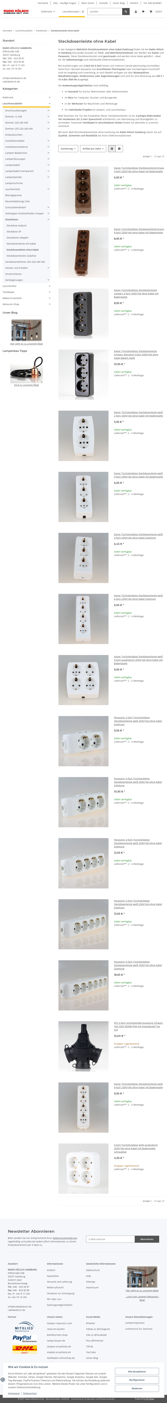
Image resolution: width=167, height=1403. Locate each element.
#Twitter (90, 1323)
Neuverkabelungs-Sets (17, 201)
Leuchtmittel (9, 286)
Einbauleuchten (14, 134)
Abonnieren (146, 1239)
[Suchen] (126, 11)
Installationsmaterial (16, 146)
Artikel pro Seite (92, 148)
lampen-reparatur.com (59, 1323)
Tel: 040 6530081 (153, 3)
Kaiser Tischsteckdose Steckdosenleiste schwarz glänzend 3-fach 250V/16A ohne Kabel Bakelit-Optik (136, 355)
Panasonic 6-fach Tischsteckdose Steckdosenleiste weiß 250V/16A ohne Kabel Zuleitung (138, 965)
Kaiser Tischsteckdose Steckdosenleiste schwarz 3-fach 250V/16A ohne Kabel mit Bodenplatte (136, 294)
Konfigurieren (137, 1379)
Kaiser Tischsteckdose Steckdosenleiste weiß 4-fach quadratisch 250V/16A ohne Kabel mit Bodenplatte (138, 660)
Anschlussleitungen (16, 110)
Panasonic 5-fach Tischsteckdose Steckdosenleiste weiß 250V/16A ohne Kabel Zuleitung (138, 904)
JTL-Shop (150, 1398)
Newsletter (53, 1276)
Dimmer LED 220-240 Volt (19, 128)
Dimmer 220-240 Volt (16, 122)
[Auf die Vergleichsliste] (94, 171)
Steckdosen (11, 219)
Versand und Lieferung (59, 1281)
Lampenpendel (13, 177)
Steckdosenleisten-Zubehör (21, 255)
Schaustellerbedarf (15, 207)
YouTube (91, 1352)
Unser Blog (119, 3)
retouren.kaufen (56, 1329)
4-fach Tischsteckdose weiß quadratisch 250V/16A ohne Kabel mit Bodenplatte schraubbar (136, 1148)
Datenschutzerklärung (65, 1238)
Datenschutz (30, 1393)
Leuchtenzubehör (12, 103)
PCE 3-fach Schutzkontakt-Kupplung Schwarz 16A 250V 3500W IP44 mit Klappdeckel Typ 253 (138, 1026)
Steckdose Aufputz (17, 225)
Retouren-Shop (11, 304)
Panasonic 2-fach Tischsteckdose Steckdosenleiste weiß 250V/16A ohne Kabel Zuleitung (138, 721)
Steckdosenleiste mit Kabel (21, 243)
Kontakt (103, 3)
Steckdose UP (14, 231)
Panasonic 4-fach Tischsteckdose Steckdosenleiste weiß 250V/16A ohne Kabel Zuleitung (138, 843)
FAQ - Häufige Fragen (64, 3)
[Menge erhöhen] (161, 199)
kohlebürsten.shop (57, 1334)
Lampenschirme (14, 183)
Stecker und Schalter (16, 267)
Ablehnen (137, 1388)
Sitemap (90, 1281)
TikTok (89, 1346)
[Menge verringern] (116, 199)
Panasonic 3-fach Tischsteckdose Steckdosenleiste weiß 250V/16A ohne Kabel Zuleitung (138, 782)
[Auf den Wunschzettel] (103, 171)
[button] (135, 11)
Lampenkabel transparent (19, 171)
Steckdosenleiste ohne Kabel (23, 249)
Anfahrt (134, 3)
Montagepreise (13, 195)
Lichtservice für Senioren (138, 1328)
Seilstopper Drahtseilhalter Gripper (24, 213)
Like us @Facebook (96, 1334)
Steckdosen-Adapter (18, 237)
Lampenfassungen (15, 158)
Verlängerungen (14, 280)
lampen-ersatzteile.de (59, 1346)
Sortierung (67, 148)
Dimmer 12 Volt (13, 116)
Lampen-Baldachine (16, 152)
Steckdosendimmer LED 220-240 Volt (25, 261)
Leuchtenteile (12, 189)
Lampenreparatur (135, 1322)
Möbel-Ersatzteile (12, 298)
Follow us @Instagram (98, 1329)
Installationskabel (14, 140)
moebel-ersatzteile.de (59, 1352)
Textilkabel (8, 292)
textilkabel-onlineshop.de (61, 1357)
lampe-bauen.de (56, 1340)
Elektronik (8, 97)
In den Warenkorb (139, 208)
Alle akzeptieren (137, 1371)
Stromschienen (13, 273)
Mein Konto (88, 3)
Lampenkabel (12, 165)
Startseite (43, 3)
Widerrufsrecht (55, 1287)
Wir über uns (54, 1299)
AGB (88, 1276)
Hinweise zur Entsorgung (60, 1293)
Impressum (14, 1393)
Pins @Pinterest (94, 1340)
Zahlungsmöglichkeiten (59, 1304)
